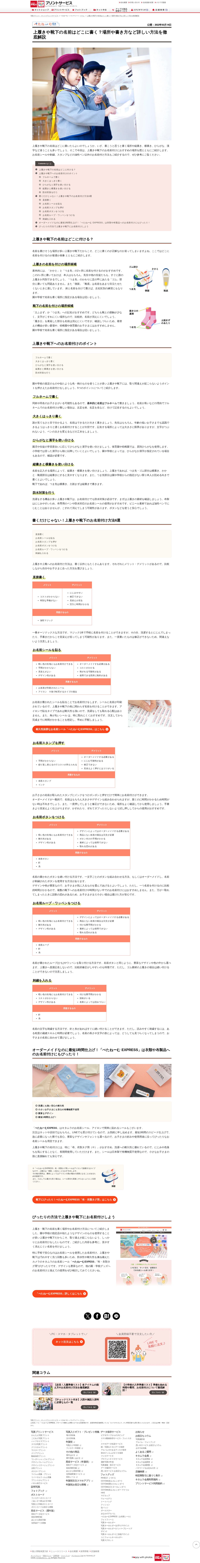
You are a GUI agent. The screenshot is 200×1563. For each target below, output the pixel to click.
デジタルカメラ (76, 1556)
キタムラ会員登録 (143, 1459)
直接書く (47, 200)
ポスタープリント (38, 1471)
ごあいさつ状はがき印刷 (41, 1501)
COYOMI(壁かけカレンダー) (112, 1484)
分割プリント (36, 1468)
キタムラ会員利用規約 (146, 1479)
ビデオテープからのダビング (112, 1435)
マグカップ (105, 1495)
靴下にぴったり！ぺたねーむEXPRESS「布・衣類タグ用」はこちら (74, 1199)
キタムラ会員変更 (143, 1462)
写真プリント (47, 1556)
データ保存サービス (111, 1431)
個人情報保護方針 (40, 1551)
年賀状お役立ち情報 (76, 1484)
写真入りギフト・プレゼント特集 (82, 1431)
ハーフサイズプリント (40, 1441)
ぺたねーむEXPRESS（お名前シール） (116, 1516)
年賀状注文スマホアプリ (78, 1480)
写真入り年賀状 (72, 1445)
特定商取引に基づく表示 (147, 1475)
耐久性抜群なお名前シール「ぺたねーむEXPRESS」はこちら (70, 729)
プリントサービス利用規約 (148, 1483)
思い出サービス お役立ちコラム (114, 1471)
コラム (82, 16)
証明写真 (35, 1486)
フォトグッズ (107, 1474)
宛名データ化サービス (40, 1514)
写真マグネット (107, 1540)
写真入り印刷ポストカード (42, 1504)
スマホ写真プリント (39, 1444)
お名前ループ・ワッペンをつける (59, 215)
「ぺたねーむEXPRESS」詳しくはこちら (59, 1293)
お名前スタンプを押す (53, 207)
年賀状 (69, 1441)
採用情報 (84, 1551)
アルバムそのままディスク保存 (113, 1450)
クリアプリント (37, 1453)
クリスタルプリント (39, 1447)
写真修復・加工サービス (111, 1465)
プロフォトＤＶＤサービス (111, 1459)
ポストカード (38, 1494)
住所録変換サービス (74, 1474)
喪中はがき (70, 1455)
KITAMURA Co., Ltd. (43, 1558)
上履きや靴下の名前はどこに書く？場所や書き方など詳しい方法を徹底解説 (113, 16)
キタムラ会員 (142, 1455)
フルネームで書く (51, 177)
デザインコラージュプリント (43, 1465)
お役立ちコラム (143, 1435)
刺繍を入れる (49, 219)
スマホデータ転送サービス (111, 1444)
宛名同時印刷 (36, 1517)
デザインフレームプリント (42, 1462)
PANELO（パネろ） (109, 1478)
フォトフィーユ (107, 1519)
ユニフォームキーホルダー (111, 1537)
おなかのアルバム (108, 1513)
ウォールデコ (106, 1498)
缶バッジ (104, 1507)
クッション (105, 1504)
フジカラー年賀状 (73, 1448)
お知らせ (139, 1431)
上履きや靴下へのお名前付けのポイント (58, 173)
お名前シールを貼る (52, 204)
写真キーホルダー (108, 1522)
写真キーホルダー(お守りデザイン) (115, 1525)
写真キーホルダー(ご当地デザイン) (115, 1534)
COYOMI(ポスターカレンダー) (113, 1487)
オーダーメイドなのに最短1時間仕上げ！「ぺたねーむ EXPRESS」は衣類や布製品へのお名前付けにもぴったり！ (94, 222)
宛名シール (70, 1477)
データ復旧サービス (109, 1468)
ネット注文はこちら (67, 1341)
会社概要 (74, 1551)
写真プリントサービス (42, 1431)
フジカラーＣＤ (107, 1456)
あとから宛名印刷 (38, 1520)
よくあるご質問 (143, 1451)
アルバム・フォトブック (145, 1442)
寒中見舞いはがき (73, 1458)
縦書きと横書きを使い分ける (57, 188)
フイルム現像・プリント (41, 1474)
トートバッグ (106, 1501)
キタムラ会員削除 (143, 1465)
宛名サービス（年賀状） (78, 1461)
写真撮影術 (140, 1439)
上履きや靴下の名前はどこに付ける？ (57, 169)
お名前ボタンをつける (53, 211)
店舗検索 (139, 1471)
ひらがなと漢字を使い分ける (57, 184)
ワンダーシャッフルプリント (43, 1459)
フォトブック (38, 1490)
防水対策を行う (50, 192)
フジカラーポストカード (41, 1498)
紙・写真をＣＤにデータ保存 (112, 1447)
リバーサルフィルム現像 (41, 1477)
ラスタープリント (38, 1450)
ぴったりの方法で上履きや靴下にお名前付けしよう (64, 226)
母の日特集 (70, 1435)
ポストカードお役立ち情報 (42, 1507)
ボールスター (106, 1510)
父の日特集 (70, 1438)
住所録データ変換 (38, 1523)
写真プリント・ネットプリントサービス (44, 16)
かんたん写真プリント (40, 1435)
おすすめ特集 (141, 1448)
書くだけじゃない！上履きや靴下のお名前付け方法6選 (65, 196)
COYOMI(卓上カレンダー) (111, 1481)
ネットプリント (36, 1556)
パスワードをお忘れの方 (145, 1468)
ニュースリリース (59, 1551)
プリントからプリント (40, 1480)
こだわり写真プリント (40, 1438)
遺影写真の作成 (107, 1462)
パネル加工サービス (39, 1483)
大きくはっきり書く (52, 181)
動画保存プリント (38, 1456)
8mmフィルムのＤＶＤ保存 (112, 1453)
